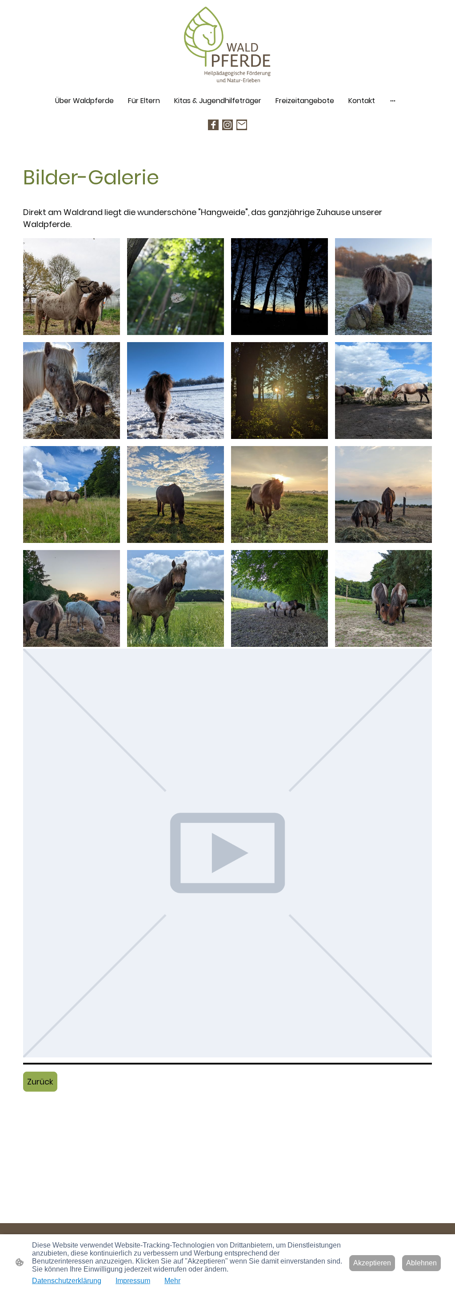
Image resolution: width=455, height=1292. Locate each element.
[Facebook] (213, 125)
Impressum (133, 1280)
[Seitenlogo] (227, 45)
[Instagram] (227, 125)
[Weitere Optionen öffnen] (393, 100)
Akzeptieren (372, 1263)
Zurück (40, 1081)
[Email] (241, 125)
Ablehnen (421, 1263)
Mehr (172, 1280)
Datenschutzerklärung (66, 1280)
